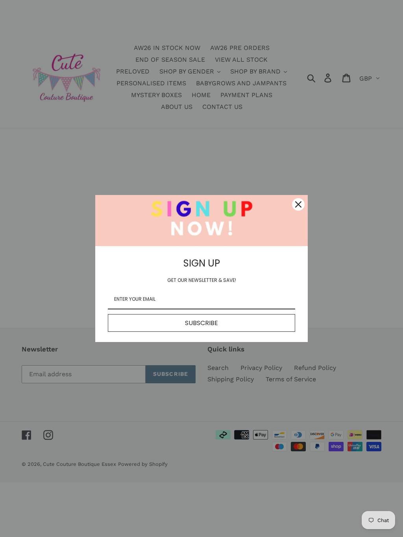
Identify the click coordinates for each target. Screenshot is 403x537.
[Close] (298, 204)
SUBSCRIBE (201, 322)
